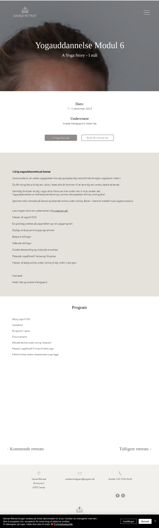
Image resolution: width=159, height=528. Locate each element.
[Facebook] (118, 496)
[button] (147, 12)
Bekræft (145, 521)
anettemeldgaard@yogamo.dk (80, 479)
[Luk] (155, 521)
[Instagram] (123, 496)
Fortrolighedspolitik (63, 524)
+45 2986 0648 (124, 479)
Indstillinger (128, 521)
